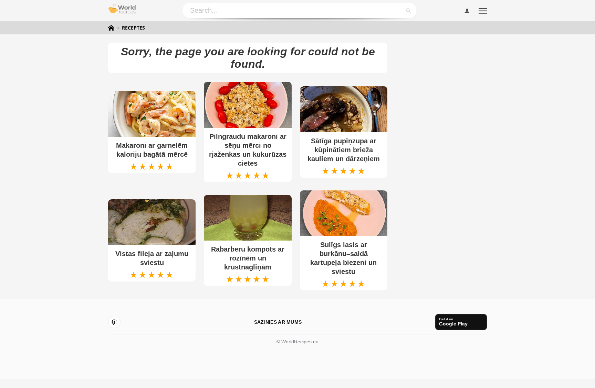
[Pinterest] (114, 322)
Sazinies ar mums (278, 322)
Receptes (133, 28)
